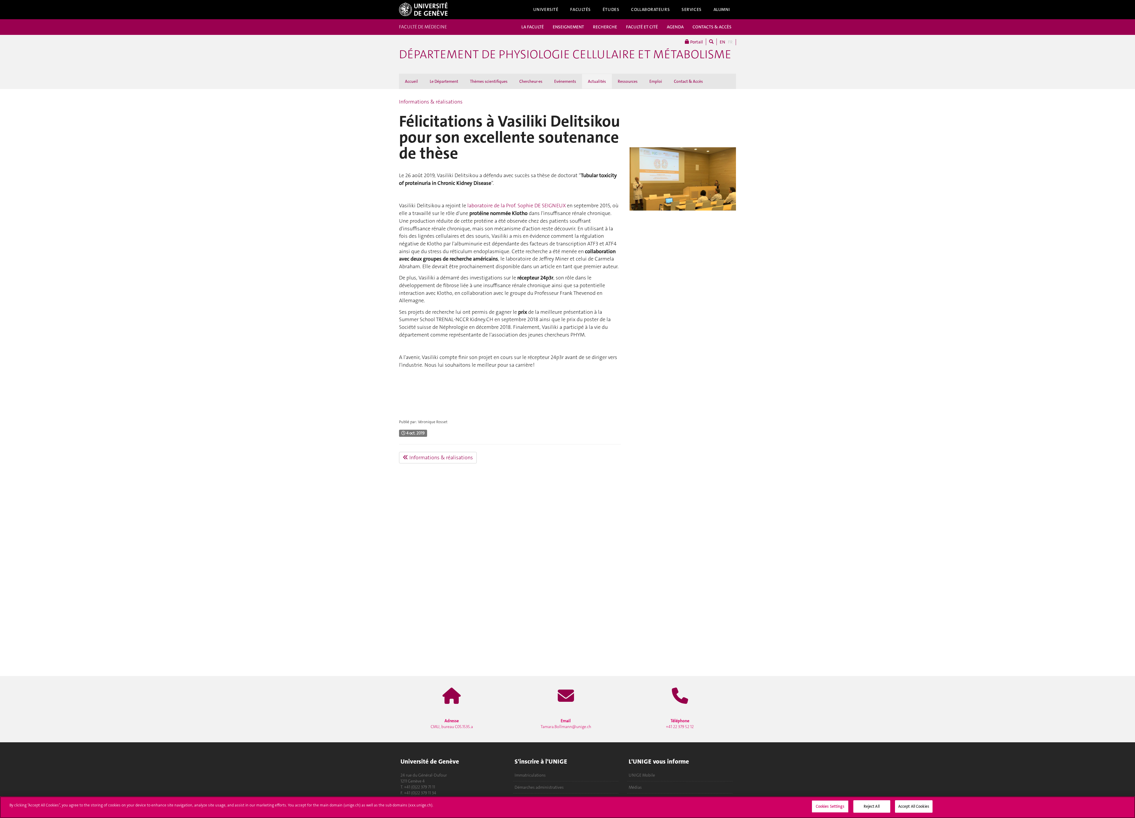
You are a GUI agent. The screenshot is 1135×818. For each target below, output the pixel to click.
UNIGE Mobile (642, 775)
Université (546, 9)
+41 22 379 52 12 (680, 723)
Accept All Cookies (913, 806)
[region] (567, 807)
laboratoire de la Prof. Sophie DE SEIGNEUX (516, 205)
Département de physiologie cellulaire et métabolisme (565, 54)
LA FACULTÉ (532, 27)
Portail (696, 42)
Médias (635, 787)
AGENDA (675, 27)
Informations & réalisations (431, 101)
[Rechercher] (711, 41)
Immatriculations (530, 775)
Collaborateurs (650, 9)
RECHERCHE (605, 27)
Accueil (411, 81)
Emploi (655, 81)
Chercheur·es (530, 81)
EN (722, 42)
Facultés (580, 9)
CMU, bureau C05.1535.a (452, 723)
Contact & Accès (688, 81)
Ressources (628, 81)
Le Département (444, 81)
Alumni (722, 9)
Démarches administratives (539, 787)
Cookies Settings (830, 806)
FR (730, 42)
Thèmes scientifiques (488, 81)
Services (692, 9)
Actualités (597, 81)
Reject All (871, 806)
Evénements (565, 81)
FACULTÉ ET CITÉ (642, 27)
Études (611, 9)
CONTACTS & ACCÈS (712, 27)
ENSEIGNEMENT (568, 27)
